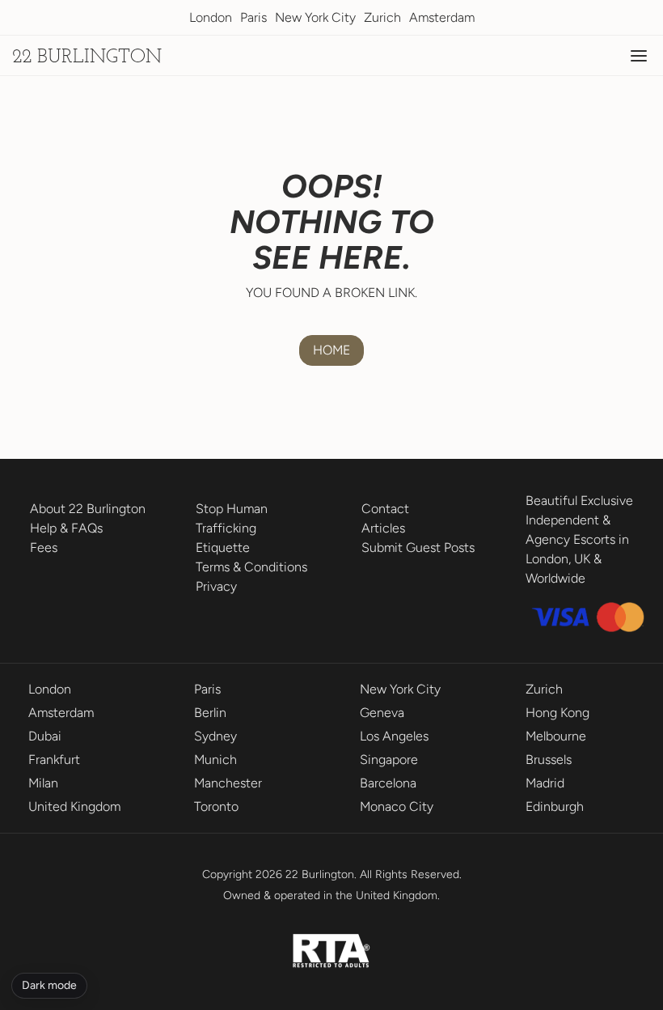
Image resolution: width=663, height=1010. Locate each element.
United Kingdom (74, 806)
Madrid (545, 783)
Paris (253, 17)
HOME (331, 350)
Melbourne (556, 736)
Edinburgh (555, 806)
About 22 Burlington (88, 508)
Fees (43, 547)
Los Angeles (394, 736)
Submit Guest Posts (418, 547)
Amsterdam (442, 17)
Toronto (216, 806)
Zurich (382, 17)
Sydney (215, 736)
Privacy (216, 586)
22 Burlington (87, 57)
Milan (43, 783)
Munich (215, 759)
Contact (385, 508)
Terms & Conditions (251, 567)
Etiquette (223, 547)
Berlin (210, 712)
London (210, 17)
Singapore (389, 759)
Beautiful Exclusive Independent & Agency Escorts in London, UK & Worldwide (579, 539)
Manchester (228, 783)
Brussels (549, 759)
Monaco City (396, 806)
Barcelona (388, 783)
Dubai (44, 736)
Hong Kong (557, 712)
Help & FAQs (66, 528)
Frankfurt (54, 759)
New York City (315, 17)
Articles (383, 528)
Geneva (382, 712)
